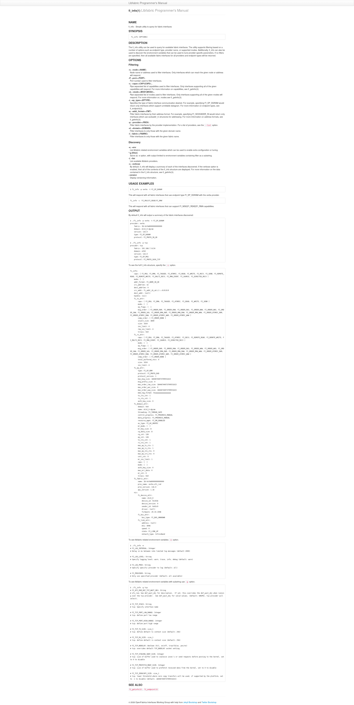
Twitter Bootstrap (209, 702)
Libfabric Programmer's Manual (148, 3)
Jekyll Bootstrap (190, 702)
